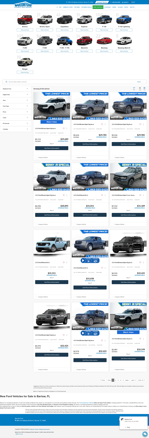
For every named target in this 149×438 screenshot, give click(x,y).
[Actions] (66, 128)
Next (127, 380)
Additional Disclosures (44, 429)
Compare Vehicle (43, 157)
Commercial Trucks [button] (68, 7)
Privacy (36, 429)
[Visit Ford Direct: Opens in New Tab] (19, 433)
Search (139, 82)
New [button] (60, 7)
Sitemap (32, 429)
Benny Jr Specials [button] (98, 7)
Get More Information (51, 148)
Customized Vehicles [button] (86, 7)
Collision (120, 7)
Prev (109, 380)
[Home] (57, 7)
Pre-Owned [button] (77, 7)
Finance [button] (114, 7)
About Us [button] (132, 7)
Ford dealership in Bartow (86, 403)
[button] (68, 106)
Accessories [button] (107, 7)
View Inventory (25, 30)
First (103, 380)
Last (133, 380)
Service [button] (126, 7)
